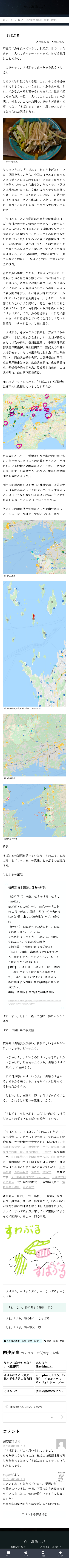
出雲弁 (46, 1152)
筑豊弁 (35, 1172)
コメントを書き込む (34, 1514)
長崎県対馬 (21, 1172)
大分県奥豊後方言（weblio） (30, 1177)
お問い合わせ (18, 1547)
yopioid (8, 1475)
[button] (62, 879)
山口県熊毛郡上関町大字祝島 (29, 1157)
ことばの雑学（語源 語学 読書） (24, 1340)
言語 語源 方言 (55, 1340)
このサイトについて (51, 1547)
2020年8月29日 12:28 (14, 1479)
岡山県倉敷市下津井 (35, 1147)
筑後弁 (46, 1172)
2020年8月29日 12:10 (14, 1446)
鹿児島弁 (28, 1187)
